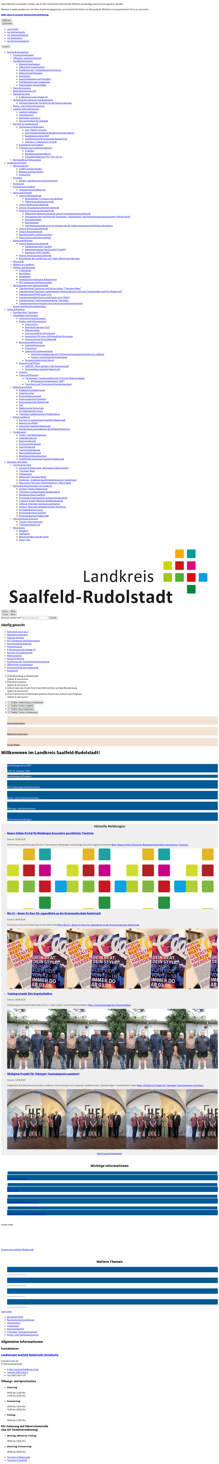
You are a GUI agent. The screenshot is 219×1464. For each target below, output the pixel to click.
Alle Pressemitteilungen (109, 1153)
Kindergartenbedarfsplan (32, 390)
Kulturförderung (27, 440)
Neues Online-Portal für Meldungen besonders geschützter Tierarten (50, 833)
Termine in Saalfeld (17, 1460)
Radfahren (24, 533)
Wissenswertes (20, 165)
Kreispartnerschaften (24, 186)
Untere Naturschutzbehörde (33, 228)
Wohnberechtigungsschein (32, 455)
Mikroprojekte (32, 330)
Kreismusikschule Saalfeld (32, 399)
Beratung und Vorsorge (31, 342)
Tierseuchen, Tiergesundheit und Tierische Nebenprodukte (55, 378)
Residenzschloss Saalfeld (32, 494)
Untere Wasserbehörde (30, 231)
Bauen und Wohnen (23, 240)
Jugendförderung (28, 437)
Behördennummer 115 (24, 90)
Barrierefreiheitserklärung (20, 1319)
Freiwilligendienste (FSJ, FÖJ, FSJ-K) (43, 156)
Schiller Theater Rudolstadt (33, 488)
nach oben (6, 1311)
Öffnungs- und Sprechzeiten (27, 58)
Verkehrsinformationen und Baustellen (33, 99)
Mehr (149, 844)
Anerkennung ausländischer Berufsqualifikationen (44, 428)
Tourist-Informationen (31, 521)
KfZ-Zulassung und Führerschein (35, 282)
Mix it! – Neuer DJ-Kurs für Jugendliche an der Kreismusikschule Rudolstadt (54, 913)
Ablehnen (6, 20)
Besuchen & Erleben (17, 461)
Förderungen (19, 431)
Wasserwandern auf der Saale (34, 536)
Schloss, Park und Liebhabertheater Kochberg (42, 506)
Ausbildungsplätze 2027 (37, 135)
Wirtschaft (18, 261)
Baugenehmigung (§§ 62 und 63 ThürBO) (45, 249)
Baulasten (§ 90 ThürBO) (37, 252)
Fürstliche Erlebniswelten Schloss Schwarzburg (43, 497)
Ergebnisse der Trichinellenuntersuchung (40, 70)
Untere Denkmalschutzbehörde (35, 255)
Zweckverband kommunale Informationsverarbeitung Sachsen (51, 303)
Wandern (23, 530)
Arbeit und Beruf (21, 417)
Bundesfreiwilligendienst (38, 153)
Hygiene (23, 372)
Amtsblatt (24, 75)
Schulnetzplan (26, 393)
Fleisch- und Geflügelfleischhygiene (49, 357)
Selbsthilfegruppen (35, 345)
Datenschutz (13, 1322)
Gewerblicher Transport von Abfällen (44, 198)
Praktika (29, 150)
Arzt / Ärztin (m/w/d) (35, 129)
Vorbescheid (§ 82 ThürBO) (38, 246)
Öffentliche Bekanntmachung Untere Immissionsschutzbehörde (58, 213)
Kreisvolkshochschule (30, 396)
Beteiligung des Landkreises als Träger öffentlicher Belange (49, 258)
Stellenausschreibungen (31, 126)
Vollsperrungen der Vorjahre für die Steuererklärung (45, 102)
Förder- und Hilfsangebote (32, 321)
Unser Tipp (24, 539)
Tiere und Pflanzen (28, 375)
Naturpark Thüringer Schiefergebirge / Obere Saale (45, 482)
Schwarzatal (25, 473)
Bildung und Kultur (22, 387)
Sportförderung (27, 446)
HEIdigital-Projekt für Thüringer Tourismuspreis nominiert (43, 1074)
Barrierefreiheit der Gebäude (33, 120)
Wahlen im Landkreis (23, 264)
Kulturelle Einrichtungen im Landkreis (32, 485)
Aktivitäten (19, 527)
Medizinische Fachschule (31, 408)
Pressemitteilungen (23, 55)
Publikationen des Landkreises (34, 81)
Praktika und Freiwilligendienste (35, 147)
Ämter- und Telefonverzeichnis (29, 105)
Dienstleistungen (22, 87)
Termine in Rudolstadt (18, 1457)
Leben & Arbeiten (16, 309)
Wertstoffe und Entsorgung (27, 159)
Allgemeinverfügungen (31, 72)
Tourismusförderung (29, 449)
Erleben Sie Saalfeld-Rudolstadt (17, 1249)
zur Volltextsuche (16, 32)
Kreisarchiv (24, 174)
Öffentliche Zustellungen (32, 67)
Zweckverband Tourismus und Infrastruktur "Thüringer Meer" (50, 288)
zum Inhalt (12, 29)
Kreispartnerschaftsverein (32, 189)
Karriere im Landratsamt (25, 123)
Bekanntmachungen (29, 64)
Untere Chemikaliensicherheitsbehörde (39, 207)
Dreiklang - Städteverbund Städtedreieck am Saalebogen (48, 479)
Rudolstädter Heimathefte (32, 84)
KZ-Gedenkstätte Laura (31, 411)
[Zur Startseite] (109, 608)
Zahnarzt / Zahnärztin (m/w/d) (41, 141)
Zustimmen (7, 23)
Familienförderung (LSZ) (37, 327)
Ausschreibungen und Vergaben (35, 78)
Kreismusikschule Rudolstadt (34, 402)
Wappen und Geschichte (31, 171)
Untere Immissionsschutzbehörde (36, 210)
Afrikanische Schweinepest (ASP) (47, 381)
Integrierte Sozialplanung (32, 318)
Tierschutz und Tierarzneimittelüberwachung (48, 384)
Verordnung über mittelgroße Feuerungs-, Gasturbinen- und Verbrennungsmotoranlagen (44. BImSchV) (77, 216)
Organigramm (26, 114)
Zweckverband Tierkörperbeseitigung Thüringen (44, 300)
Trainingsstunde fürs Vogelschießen (29, 993)
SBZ (21, 405)
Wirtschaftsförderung (30, 452)
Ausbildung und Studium (31, 144)
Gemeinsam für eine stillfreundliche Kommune (49, 336)
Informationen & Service (25, 518)
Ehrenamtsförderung (30, 443)
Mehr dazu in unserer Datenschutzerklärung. (25, 14)
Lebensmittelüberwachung (39, 351)
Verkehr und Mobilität (24, 267)
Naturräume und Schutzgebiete (35, 237)
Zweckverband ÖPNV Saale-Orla (35, 294)
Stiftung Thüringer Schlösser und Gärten (39, 503)
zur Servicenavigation (18, 40)
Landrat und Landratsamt (26, 108)
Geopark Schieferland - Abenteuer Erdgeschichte (44, 467)
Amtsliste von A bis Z (29, 117)
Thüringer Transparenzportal (22, 1331)
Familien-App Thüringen (25, 312)
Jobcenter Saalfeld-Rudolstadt (35, 425)
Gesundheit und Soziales (25, 315)
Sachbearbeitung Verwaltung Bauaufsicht (46, 138)
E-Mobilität (25, 270)
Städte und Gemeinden (30, 168)
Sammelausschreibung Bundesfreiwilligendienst (49, 132)
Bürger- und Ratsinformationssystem (38, 180)
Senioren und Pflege (29, 363)
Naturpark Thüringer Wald (32, 476)
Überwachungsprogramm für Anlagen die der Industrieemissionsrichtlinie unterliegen (69, 225)
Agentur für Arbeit (28, 422)
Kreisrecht (18, 183)
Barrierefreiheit (15, 1316)
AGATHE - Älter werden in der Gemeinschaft (47, 366)
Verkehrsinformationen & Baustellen (38, 279)
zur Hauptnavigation (17, 35)
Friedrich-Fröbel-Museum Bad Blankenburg (41, 500)
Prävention (30, 348)
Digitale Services (21, 93)
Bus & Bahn (25, 273)
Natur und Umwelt (22, 192)
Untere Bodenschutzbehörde (34, 204)
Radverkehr (25, 276)
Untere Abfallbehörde (30, 195)
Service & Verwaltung (17, 52)
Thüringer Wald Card (29, 524)
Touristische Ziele (22, 464)
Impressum (13, 1325)
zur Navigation (14, 37)
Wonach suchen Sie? (11, 617)
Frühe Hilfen (31, 324)
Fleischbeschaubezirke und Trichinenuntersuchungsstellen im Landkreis (67, 354)
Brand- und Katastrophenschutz (29, 306)
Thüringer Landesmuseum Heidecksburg (39, 414)
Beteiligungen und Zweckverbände (30, 285)
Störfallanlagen (33, 219)
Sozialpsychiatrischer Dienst (39, 360)
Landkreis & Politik (16, 162)
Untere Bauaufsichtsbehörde (33, 243)
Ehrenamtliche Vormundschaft (40, 339)
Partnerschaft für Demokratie (40, 333)
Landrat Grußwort (28, 111)
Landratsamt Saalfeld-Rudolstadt (30, 1355)
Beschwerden (32, 222)
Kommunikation (15, 1328)
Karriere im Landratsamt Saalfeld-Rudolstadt (42, 419)
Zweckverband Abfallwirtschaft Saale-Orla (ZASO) (44, 297)
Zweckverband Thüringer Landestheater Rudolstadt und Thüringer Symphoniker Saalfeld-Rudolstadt (70, 291)
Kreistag (17, 177)
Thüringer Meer (27, 470)
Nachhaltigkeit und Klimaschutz (35, 234)
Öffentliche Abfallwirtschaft (39, 201)
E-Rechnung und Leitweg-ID (33, 96)
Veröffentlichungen (23, 61)
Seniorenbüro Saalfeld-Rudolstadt (42, 369)
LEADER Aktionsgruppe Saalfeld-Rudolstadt (41, 458)
